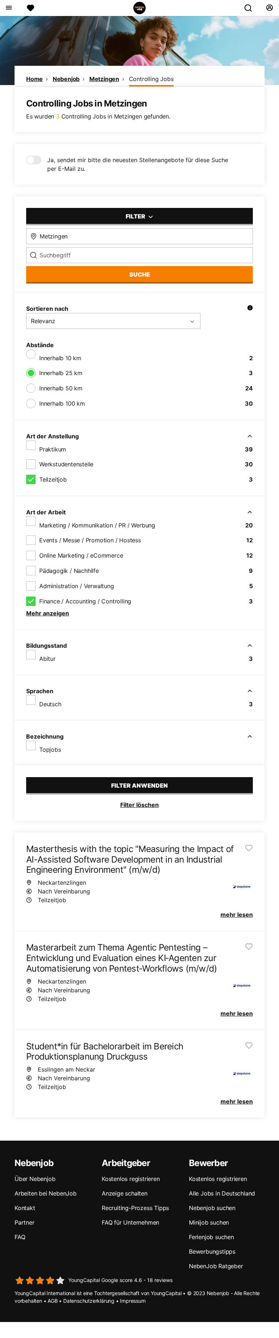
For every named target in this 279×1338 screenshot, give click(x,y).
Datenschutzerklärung (88, 1301)
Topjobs (50, 749)
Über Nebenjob (35, 1178)
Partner (25, 1222)
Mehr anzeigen (47, 613)
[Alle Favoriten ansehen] (31, 8)
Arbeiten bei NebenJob (46, 1193)
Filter (136, 216)
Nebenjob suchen (212, 1208)
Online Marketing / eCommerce (81, 555)
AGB (52, 1301)
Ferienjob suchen (211, 1237)
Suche (139, 274)
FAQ (20, 1237)
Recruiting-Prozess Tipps (135, 1208)
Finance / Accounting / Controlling (85, 601)
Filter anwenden (139, 785)
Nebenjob (66, 79)
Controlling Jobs (151, 79)
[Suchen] (251, 8)
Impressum (132, 1301)
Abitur (47, 658)
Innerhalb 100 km (62, 403)
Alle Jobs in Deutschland (222, 1193)
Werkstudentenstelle (66, 464)
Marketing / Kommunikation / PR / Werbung (97, 525)
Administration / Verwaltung (76, 586)
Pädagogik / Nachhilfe (69, 570)
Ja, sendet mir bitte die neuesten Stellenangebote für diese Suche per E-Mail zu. (137, 164)
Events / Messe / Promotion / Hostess (90, 540)
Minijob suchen (209, 1222)
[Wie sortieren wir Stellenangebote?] (250, 308)
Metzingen (104, 79)
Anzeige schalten (124, 1193)
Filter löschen (139, 804)
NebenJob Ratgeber (216, 1266)
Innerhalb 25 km (60, 373)
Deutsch (50, 704)
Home (34, 79)
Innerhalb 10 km (60, 358)
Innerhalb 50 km (60, 388)
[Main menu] (9, 8)
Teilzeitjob (53, 479)
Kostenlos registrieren (131, 1178)
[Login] (269, 8)
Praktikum (52, 449)
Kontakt (25, 1208)
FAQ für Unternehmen (130, 1222)
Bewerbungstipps (212, 1251)
